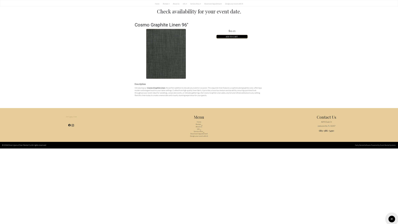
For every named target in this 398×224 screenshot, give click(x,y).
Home (157, 4)
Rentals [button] (165, 4)
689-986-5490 (326, 130)
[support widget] (391, 219)
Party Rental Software (363, 145)
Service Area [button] (195, 4)
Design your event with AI (234, 4)
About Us (176, 4)
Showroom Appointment (213, 4)
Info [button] (184, 4)
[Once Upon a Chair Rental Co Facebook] (69, 125)
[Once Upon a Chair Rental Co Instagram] (73, 125)
